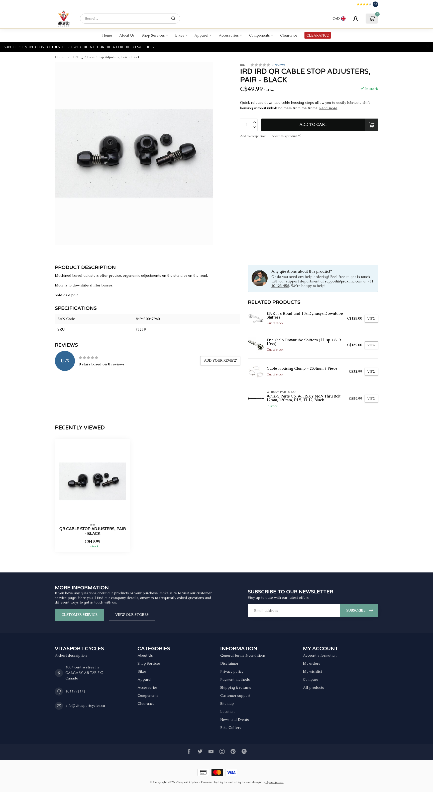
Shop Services (153, 35)
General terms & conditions (243, 655)
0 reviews (278, 65)
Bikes (179, 35)
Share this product (285, 136)
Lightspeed (225, 782)
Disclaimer (229, 663)
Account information (320, 655)
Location (227, 711)
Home (107, 35)
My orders (311, 663)
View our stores (132, 614)
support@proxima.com (343, 281)
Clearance (288, 35)
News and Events (234, 719)
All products (313, 687)
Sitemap (227, 703)
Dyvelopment (275, 782)
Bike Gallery (230, 727)
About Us (127, 35)
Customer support (235, 695)
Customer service (79, 614)
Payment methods (235, 679)
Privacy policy (231, 671)
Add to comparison (253, 136)
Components (259, 35)
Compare (310, 679)
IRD (242, 64)
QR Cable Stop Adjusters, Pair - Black (92, 531)
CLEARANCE (317, 35)
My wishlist (312, 671)
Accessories (229, 35)
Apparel (201, 35)
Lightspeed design (248, 782)
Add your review (220, 360)
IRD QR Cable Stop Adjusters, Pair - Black (106, 57)
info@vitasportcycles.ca (85, 705)
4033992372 (75, 691)
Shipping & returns (235, 687)
